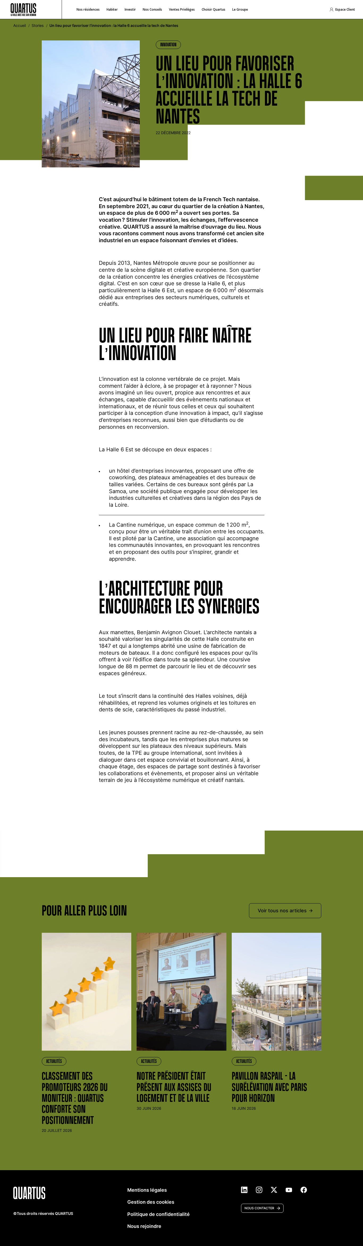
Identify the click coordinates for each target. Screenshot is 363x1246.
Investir (130, 9)
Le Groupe (240, 9)
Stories (38, 26)
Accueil (19, 26)
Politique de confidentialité (158, 1214)
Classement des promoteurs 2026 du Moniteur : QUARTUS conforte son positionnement (75, 1097)
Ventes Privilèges (182, 9)
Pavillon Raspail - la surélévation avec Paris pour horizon (269, 1086)
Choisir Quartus (213, 9)
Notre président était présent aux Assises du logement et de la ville (174, 1086)
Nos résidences (88, 9)
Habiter (112, 9)
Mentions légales (147, 1190)
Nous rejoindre (144, 1226)
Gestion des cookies (150, 1202)
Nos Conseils (152, 9)
